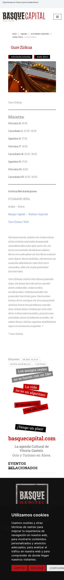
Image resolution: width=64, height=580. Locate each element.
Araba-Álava (17, 37)
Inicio (14, 33)
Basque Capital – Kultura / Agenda (28, 214)
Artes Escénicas (20, 364)
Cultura (40, 364)
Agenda (23, 33)
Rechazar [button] (37, 568)
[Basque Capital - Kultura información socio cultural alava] (24, 17)
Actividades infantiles (40, 33)
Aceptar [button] (19, 568)
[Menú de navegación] (57, 17)
